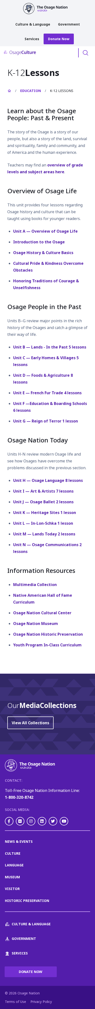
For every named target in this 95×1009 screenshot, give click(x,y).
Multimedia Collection (35, 584)
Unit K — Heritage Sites (44, 512)
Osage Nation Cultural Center (42, 612)
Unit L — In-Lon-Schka (43, 523)
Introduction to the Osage (39, 242)
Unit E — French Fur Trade (47, 392)
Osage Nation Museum (35, 623)
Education (30, 90)
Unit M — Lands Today (44, 534)
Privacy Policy (41, 1001)
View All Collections (30, 722)
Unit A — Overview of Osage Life (45, 231)
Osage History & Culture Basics (43, 252)
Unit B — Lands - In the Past (49, 347)
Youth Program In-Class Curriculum (47, 645)
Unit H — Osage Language (48, 480)
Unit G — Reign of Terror (45, 421)
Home (9, 90)
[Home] (47, 8)
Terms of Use (15, 1001)
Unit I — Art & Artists (43, 491)
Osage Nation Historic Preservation (48, 634)
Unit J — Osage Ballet (43, 501)
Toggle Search (85, 52)
